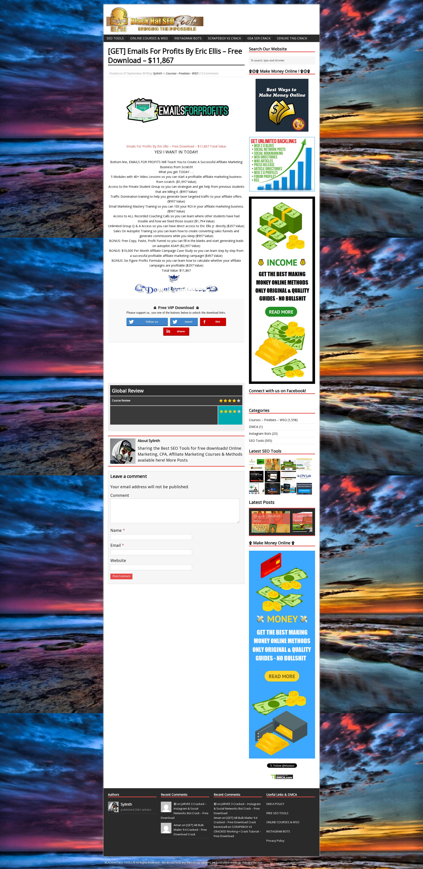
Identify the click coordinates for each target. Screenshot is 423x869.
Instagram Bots (188, 38)
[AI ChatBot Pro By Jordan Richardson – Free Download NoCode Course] (272, 492)
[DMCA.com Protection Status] (282, 777)
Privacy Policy (275, 841)
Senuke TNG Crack (292, 38)
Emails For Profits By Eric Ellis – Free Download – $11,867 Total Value (176, 146)
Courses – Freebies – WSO (268, 420)
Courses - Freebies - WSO (182, 73)
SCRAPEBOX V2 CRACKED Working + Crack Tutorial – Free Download (237, 831)
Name (116, 530)
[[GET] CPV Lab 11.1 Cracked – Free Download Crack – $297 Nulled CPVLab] (304, 480)
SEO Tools (115, 38)
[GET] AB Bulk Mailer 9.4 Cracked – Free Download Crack (190, 829)
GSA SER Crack (259, 38)
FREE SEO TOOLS (277, 813)
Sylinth (157, 73)
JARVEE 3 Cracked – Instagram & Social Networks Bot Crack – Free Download (237, 808)
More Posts (177, 460)
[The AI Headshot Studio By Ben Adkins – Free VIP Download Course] (272, 468)
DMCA (253, 427)
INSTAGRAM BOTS (278, 831)
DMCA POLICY (275, 804)
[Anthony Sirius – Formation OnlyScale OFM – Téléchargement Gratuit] (288, 492)
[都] (166, 810)
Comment (119, 495)
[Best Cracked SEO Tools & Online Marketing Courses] (155, 30)
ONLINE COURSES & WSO (282, 822)
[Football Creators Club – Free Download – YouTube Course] (304, 468)
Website (118, 560)
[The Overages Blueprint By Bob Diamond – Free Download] (256, 492)
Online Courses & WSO (149, 38)
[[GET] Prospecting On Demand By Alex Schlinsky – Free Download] (304, 492)
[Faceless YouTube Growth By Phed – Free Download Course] (256, 480)
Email (116, 545)
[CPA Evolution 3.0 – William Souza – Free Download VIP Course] (288, 480)
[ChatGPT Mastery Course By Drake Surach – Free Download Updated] (272, 480)
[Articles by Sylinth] (113, 810)
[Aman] (166, 831)
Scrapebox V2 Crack (224, 38)
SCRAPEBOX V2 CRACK (277, 862)
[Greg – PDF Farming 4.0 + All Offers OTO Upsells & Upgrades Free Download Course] (288, 468)
